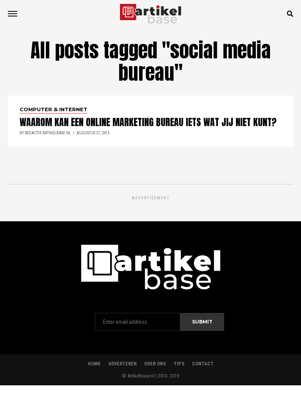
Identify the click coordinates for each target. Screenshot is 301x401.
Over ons (155, 364)
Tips (179, 364)
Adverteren (122, 364)
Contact (203, 364)
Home (94, 364)
